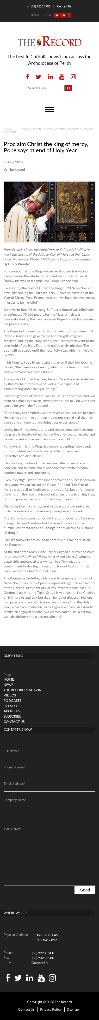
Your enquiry (12, 828)
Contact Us (39, 963)
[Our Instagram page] (72, 77)
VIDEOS (10, 695)
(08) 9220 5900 (38, 6)
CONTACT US (14, 722)
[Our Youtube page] (61, 77)
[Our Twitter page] (38, 77)
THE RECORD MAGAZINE (23, 690)
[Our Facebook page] (27, 77)
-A (56, 15)
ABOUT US (12, 711)
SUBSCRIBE (12, 716)
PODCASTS (12, 700)
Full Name (11, 751)
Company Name (15, 800)
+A (63, 15)
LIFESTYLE (11, 706)
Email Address (14, 783)
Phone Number (14, 767)
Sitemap (73, 1009)
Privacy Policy (51, 1009)
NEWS (8, 685)
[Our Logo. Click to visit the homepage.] (49, 41)
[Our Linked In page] (50, 77)
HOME (9, 679)
